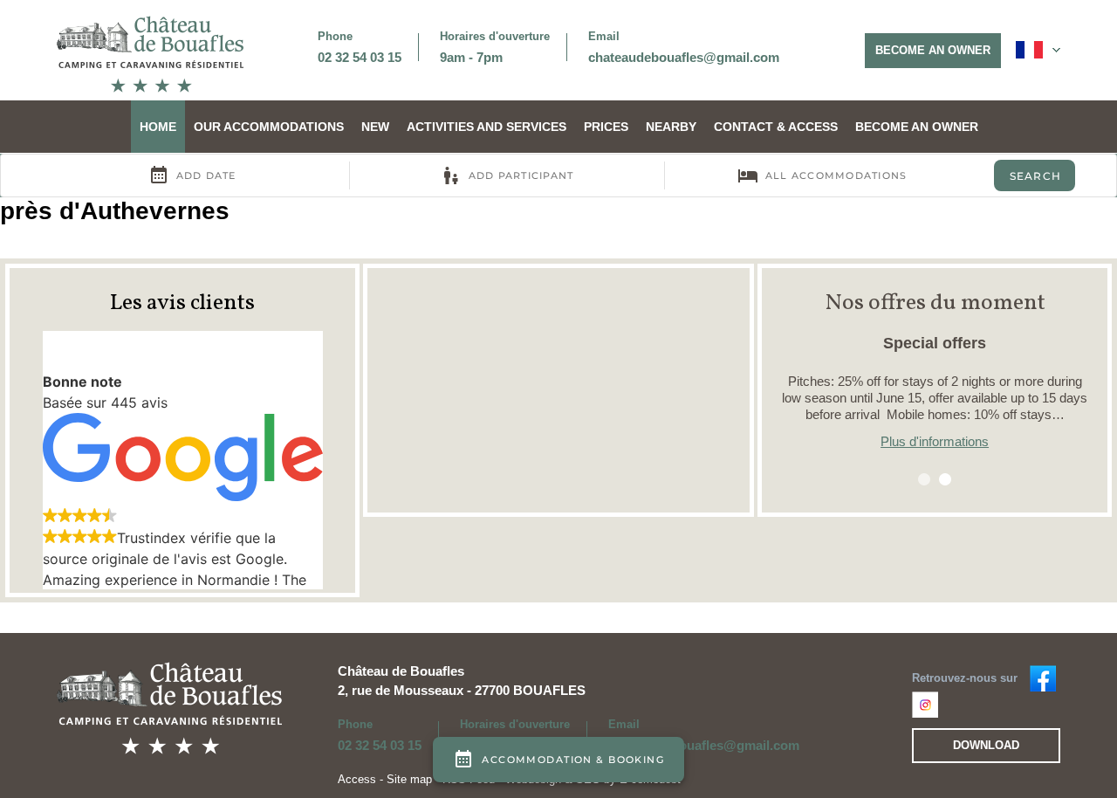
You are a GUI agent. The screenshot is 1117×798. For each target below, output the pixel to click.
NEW (375, 127)
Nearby (671, 127)
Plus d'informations (935, 441)
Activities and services (486, 127)
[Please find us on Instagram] (925, 704)
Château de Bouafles (401, 671)
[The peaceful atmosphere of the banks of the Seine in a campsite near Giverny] (150, 53)
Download (986, 745)
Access (359, 779)
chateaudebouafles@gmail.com (683, 57)
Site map (409, 779)
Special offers (934, 343)
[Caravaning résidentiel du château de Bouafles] (1043, 677)
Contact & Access (776, 127)
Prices (606, 127)
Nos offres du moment (935, 303)
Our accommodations (269, 127)
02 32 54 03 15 (359, 57)
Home (158, 127)
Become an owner (932, 50)
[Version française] (1038, 49)
